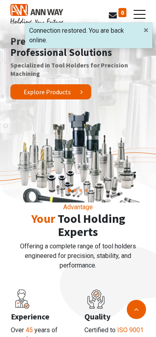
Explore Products (47, 92)
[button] (136, 309)
